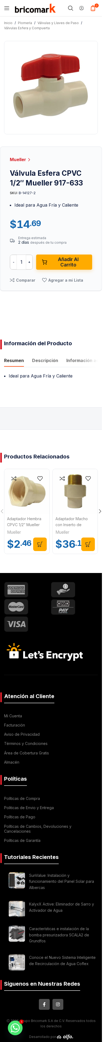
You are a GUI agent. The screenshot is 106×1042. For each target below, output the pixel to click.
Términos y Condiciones (26, 743)
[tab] (14, 361)
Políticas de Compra (22, 798)
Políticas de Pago (19, 817)
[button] (40, 544)
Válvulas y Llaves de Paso (58, 23)
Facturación (14, 725)
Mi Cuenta (13, 716)
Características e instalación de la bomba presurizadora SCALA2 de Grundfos (59, 934)
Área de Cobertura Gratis (26, 753)
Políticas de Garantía (22, 840)
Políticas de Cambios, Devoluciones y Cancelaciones (37, 828)
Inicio (8, 23)
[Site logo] (35, 7)
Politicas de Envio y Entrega (29, 807)
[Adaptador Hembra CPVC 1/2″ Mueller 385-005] (26, 491)
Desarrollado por (43, 1037)
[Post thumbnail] (17, 882)
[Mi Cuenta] (81, 8)
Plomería (25, 23)
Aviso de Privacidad (22, 734)
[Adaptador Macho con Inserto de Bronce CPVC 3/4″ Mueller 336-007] (75, 491)
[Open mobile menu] (6, 8)
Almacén (11, 762)
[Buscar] (70, 8)
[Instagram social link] (57, 1004)
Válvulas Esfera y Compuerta (27, 28)
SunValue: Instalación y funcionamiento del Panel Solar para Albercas (61, 881)
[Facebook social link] (44, 1004)
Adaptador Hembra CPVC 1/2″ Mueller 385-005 (24, 524)
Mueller (18, 159)
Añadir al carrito (68, 262)
